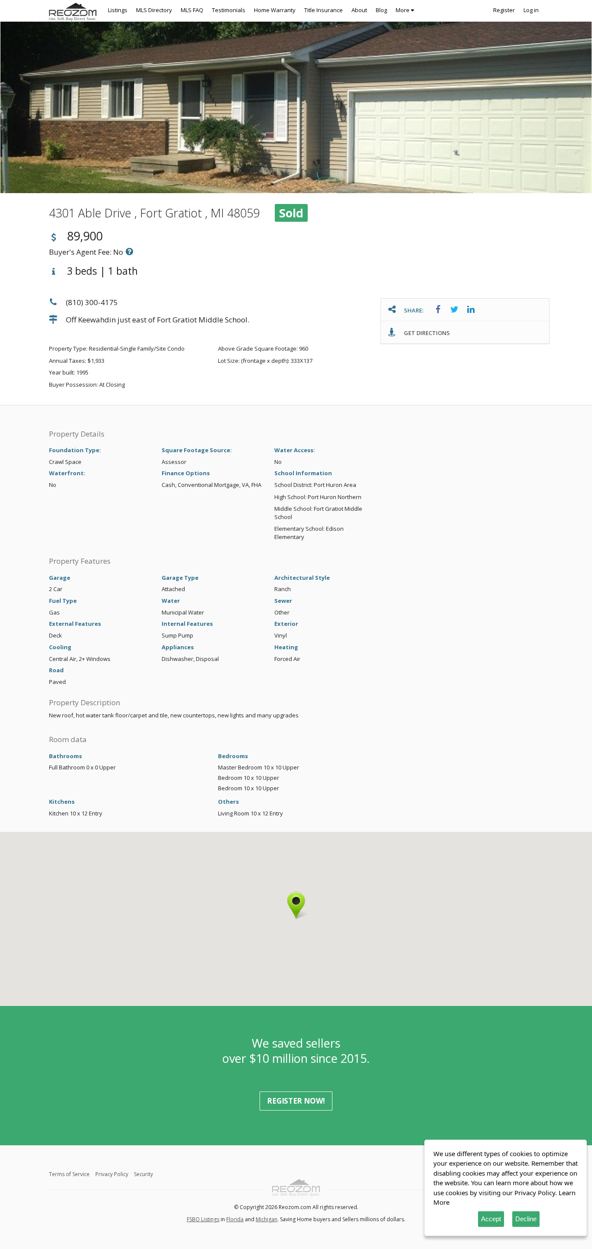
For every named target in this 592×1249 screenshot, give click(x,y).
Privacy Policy (111, 1174)
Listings (117, 10)
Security (143, 1174)
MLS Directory (154, 10)
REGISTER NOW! (296, 1101)
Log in (531, 10)
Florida (235, 1219)
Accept (491, 1219)
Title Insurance (323, 10)
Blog (381, 10)
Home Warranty (275, 10)
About (359, 10)
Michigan (266, 1219)
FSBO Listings (203, 1219)
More (403, 10)
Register (504, 10)
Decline (526, 1219)
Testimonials (228, 10)
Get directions (426, 333)
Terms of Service (69, 1174)
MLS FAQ (192, 10)
